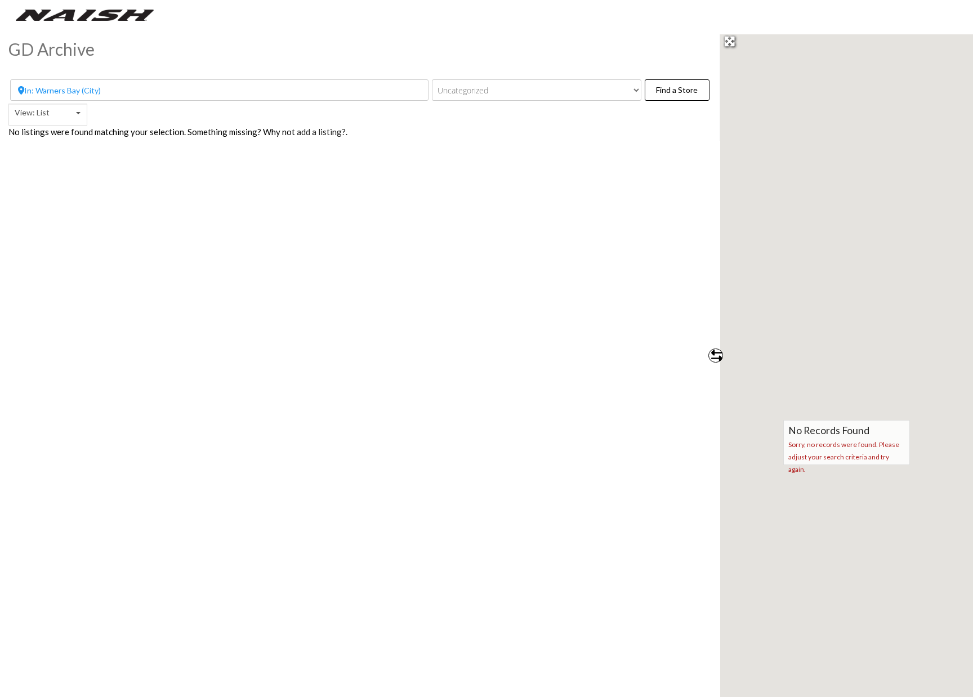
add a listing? (321, 132)
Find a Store (682, 89)
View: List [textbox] (32, 112)
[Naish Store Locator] (85, 14)
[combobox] (47, 115)
